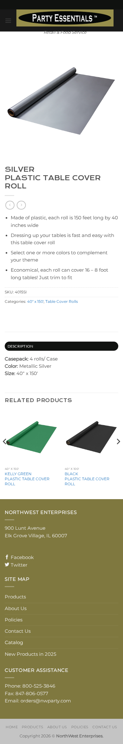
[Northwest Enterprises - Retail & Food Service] (65, 17)
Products (15, 597)
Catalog (14, 642)
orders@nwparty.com (45, 701)
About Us (15, 608)
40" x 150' (35, 301)
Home (12, 727)
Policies (13, 620)
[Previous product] (21, 205)
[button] (8, 20)
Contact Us (18, 631)
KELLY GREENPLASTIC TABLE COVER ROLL (27, 478)
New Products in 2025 (30, 654)
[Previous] (5, 454)
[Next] (118, 454)
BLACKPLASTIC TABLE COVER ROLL (87, 478)
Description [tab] (20, 346)
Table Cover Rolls (61, 301)
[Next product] (9, 205)
